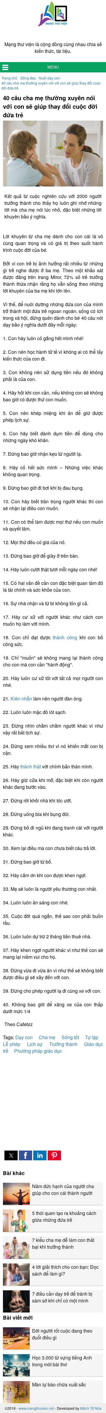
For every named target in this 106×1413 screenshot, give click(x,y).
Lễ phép (11, 1044)
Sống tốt (70, 1037)
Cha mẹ (47, 1037)
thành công (65, 637)
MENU (53, 67)
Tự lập (91, 1037)
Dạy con (24, 1037)
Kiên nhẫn (21, 698)
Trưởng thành (63, 1044)
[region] (53, 1098)
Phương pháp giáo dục (38, 1050)
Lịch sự (35, 1044)
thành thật (30, 766)
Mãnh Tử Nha (91, 1408)
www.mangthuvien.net (36, 1408)
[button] (11, 1155)
